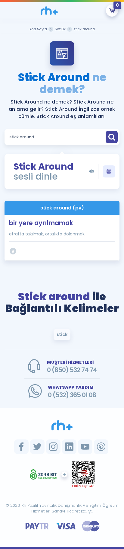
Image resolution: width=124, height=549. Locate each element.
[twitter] (37, 446)
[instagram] (53, 446)
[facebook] (21, 446)
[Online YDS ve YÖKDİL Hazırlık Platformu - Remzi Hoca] (62, 425)
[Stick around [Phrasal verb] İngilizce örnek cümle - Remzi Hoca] (49, 10)
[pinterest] (101, 446)
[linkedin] (69, 446)
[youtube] (85, 446)
